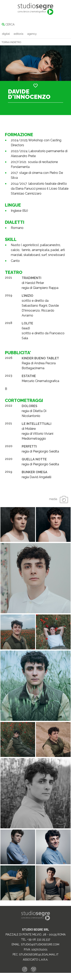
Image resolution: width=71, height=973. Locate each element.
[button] (35, 85)
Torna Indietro (11, 42)
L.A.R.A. (43, 959)
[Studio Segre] (35, 9)
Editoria (18, 34)
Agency (32, 34)
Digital (6, 34)
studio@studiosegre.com (40, 944)
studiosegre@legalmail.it (39, 954)
